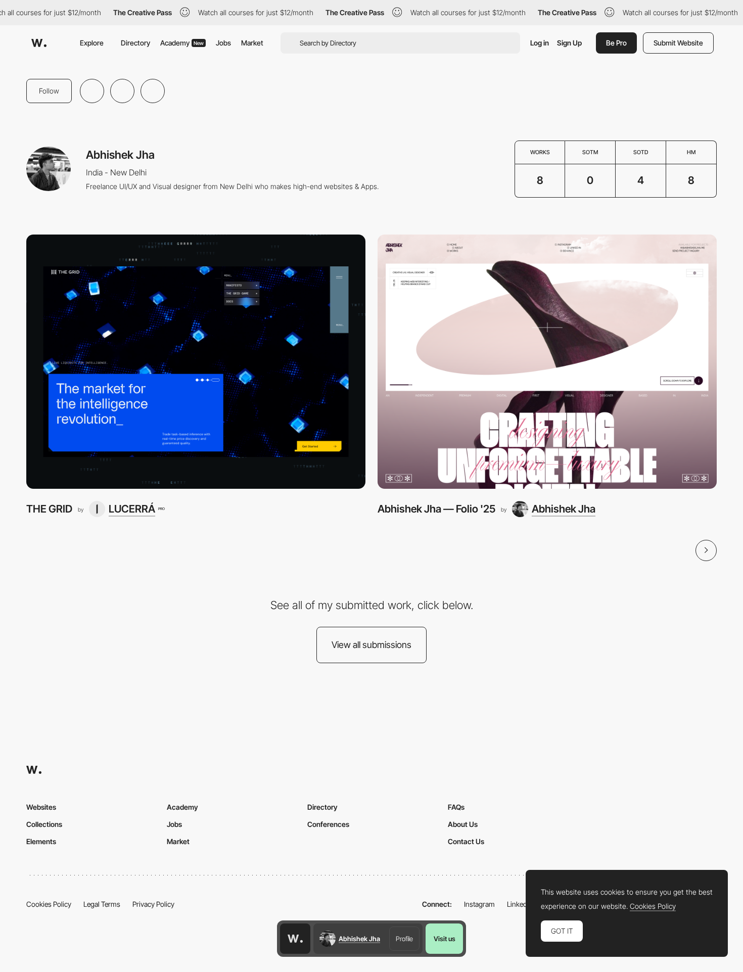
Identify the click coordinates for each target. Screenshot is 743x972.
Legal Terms (101, 904)
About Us (463, 824)
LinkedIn (520, 904)
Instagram (479, 904)
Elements (41, 841)
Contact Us (466, 841)
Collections (44, 824)
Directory (135, 42)
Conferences (328, 824)
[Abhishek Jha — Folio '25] (547, 362)
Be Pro (616, 42)
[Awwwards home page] (295, 938)
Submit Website (678, 42)
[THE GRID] (195, 362)
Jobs (223, 42)
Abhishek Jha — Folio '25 (436, 508)
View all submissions (371, 644)
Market (252, 42)
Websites (41, 807)
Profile (404, 939)
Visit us (444, 939)
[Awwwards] (39, 43)
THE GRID (49, 508)
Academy (182, 42)
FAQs (456, 807)
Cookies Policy (48, 904)
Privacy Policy (153, 904)
